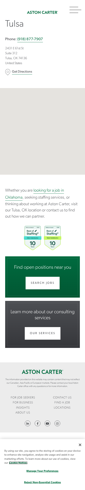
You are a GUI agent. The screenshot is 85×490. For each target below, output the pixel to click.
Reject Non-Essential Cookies (42, 482)
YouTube (47, 423)
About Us (22, 412)
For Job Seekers (23, 397)
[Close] (80, 444)
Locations (62, 407)
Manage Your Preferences (42, 471)
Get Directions (22, 71)
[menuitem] (22, 397)
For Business (23, 402)
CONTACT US (62, 397)
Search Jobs (42, 283)
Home (42, 12)
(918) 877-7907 (30, 39)
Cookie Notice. (18, 463)
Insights (23, 407)
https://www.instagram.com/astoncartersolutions (57, 423)
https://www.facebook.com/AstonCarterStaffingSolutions (37, 423)
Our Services (42, 333)
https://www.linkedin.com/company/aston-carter (28, 423)
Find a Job (62, 402)
